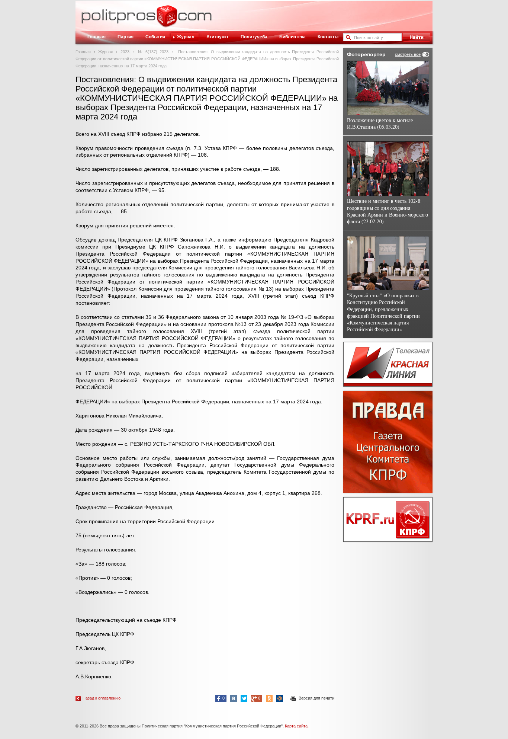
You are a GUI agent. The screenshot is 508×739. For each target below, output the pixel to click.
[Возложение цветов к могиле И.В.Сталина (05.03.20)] (388, 88)
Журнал (185, 36)
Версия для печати (316, 698)
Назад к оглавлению (101, 698)
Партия (126, 36)
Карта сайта (296, 726)
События (155, 36)
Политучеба (254, 36)
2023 (124, 51)
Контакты (328, 36)
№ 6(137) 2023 (152, 51)
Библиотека (292, 36)
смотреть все (408, 54)
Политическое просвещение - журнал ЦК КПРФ (166, 20)
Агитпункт (217, 36)
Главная (96, 36)
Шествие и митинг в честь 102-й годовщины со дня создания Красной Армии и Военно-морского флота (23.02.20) (387, 211)
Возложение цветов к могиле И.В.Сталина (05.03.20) (380, 123)
